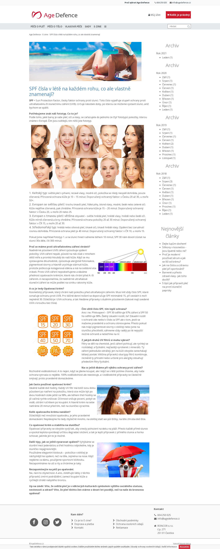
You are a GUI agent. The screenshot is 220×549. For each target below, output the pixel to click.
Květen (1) (167, 91)
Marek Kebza (185, 543)
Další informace (169, 546)
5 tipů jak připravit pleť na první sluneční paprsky (175, 287)
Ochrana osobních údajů (129, 524)
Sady (88, 26)
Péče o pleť (38, 26)
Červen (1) (168, 88)
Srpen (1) (167, 80)
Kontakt (78, 527)
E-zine (97, 26)
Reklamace (121, 527)
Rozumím (184, 547)
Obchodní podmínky (126, 520)
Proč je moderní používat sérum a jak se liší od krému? (174, 258)
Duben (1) (167, 95)
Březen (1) (168, 98)
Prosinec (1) (168, 154)
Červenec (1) (169, 84)
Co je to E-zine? (82, 520)
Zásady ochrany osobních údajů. (146, 546)
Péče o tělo (54, 26)
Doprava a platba (84, 524)
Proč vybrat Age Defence (137, 2)
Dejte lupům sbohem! (174, 243)
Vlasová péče (73, 26)
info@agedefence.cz (181, 2)
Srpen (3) (167, 181)
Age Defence (35, 34)
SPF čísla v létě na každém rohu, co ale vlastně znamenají (75, 34)
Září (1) (166, 77)
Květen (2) (167, 143)
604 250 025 (162, 2)
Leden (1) (167, 57)
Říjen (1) (166, 106)
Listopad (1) (168, 158)
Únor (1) (167, 102)
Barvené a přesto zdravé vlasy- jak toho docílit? (174, 276)
